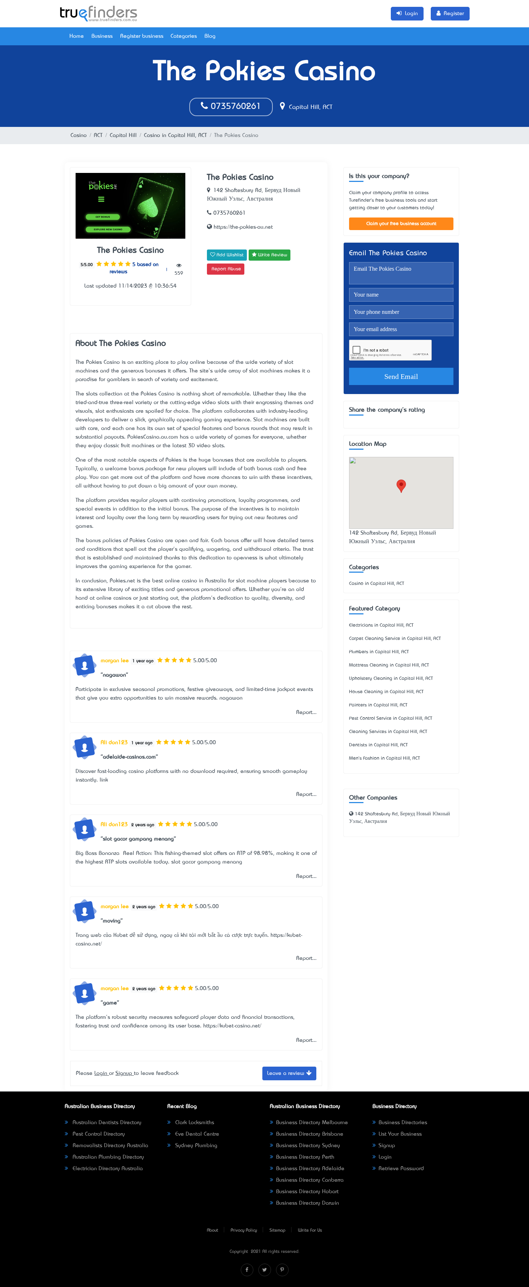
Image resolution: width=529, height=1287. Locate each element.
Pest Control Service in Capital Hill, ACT (390, 718)
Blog (210, 36)
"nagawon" (114, 675)
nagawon (231, 698)
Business (102, 36)
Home (76, 36)
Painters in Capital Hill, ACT (378, 705)
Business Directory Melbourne (312, 1122)
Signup (125, 1073)
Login (101, 1073)
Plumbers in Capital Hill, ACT (379, 652)
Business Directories (403, 1122)
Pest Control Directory (98, 1134)
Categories (184, 36)
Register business (141, 36)
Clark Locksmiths (193, 1122)
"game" (110, 1003)
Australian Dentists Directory (106, 1122)
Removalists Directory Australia (109, 1145)
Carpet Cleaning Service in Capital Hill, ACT (395, 638)
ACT (98, 135)
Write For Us (310, 1230)
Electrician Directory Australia (107, 1168)
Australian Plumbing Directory (107, 1157)
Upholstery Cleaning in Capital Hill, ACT (391, 678)
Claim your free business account (401, 223)
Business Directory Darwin (307, 1203)
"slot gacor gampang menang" (138, 839)
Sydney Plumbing (195, 1145)
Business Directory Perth (305, 1157)
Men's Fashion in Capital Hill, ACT (384, 758)
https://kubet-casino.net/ (232, 1026)
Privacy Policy (244, 1230)
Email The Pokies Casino (388, 253)
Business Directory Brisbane (309, 1134)
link (104, 780)
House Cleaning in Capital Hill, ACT (386, 692)
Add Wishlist (229, 255)
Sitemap (277, 1230)
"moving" (112, 921)
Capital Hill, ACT (310, 107)
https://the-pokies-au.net (242, 227)
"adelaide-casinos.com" (129, 757)
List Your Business (400, 1134)
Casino (79, 135)
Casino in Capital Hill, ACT (175, 135)
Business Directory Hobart (307, 1191)
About (212, 1230)
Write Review (272, 255)
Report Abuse (226, 269)
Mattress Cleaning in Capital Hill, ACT (389, 665)
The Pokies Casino (130, 251)
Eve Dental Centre (196, 1134)
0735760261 (234, 107)
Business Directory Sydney (308, 1145)
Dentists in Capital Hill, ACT (378, 745)
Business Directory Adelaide (310, 1168)
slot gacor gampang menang (206, 862)
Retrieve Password (401, 1168)
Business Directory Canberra (310, 1180)
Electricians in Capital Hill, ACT (381, 625)
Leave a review (286, 1073)
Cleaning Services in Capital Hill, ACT (388, 731)
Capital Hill (123, 135)
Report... (306, 712)
